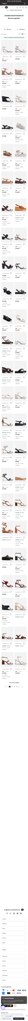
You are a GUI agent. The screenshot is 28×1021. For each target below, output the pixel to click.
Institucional (4, 956)
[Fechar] (27, 1015)
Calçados (4, 933)
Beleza (3, 942)
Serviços (4, 965)
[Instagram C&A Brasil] (7, 913)
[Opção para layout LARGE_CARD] (25, 34)
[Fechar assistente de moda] (25, 998)
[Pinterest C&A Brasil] (14, 913)
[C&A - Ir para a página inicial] (6, 7)
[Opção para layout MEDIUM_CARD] (22, 34)
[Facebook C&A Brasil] (21, 913)
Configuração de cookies (6, 1018)
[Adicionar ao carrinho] (11, 52)
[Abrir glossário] (16, 950)
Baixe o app (4, 970)
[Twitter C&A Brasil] (17, 913)
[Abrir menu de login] (20, 7)
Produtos (4, 961)
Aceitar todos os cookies (19, 1018)
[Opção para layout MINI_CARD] (19, 34)
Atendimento (4, 975)
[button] (17, 7)
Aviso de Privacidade (8, 1016)
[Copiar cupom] (25, 4)
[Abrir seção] (16, 919)
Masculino (4, 923)
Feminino (4, 918)
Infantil (3, 928)
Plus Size (4, 938)
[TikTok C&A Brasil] (10, 913)
